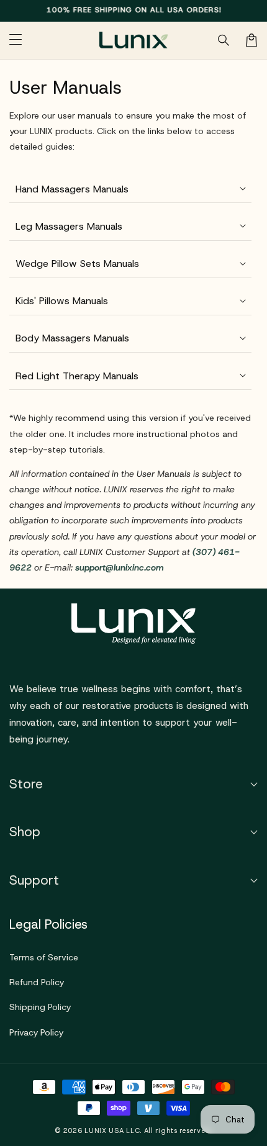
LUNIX (95, 1130)
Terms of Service (43, 957)
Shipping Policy (40, 1007)
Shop (24, 832)
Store (26, 784)
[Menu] (15, 40)
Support (34, 880)
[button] (224, 40)
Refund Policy (36, 982)
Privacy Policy (36, 1032)
